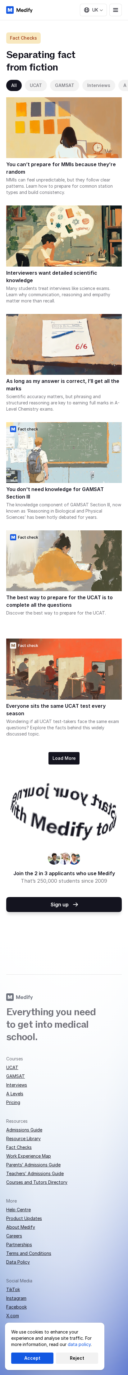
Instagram (16, 1298)
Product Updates (24, 1218)
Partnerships (19, 1244)
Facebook (16, 1307)
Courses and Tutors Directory (36, 1182)
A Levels (14, 1093)
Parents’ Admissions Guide (33, 1164)
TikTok (13, 1289)
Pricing (13, 1102)
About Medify (20, 1227)
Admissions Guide (24, 1129)
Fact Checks (19, 1147)
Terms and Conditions (28, 1253)
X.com (12, 1315)
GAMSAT (15, 1076)
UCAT (12, 1067)
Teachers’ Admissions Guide (35, 1173)
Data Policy (18, 1262)
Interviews (16, 1085)
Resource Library (23, 1138)
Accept (32, 1358)
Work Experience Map (28, 1156)
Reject (77, 1358)
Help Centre (18, 1209)
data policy (79, 1344)
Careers (14, 1235)
